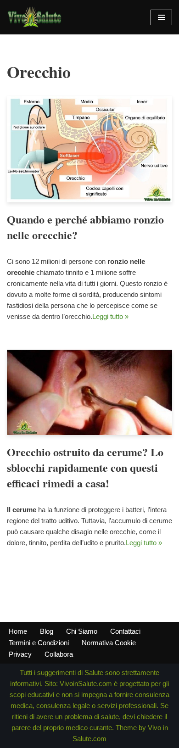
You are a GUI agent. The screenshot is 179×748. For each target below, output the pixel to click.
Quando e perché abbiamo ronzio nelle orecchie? (85, 227)
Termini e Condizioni (39, 643)
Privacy (20, 654)
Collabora (59, 654)
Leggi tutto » (110, 316)
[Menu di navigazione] (161, 17)
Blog (46, 631)
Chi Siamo (81, 631)
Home (18, 631)
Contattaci (125, 631)
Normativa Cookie (109, 643)
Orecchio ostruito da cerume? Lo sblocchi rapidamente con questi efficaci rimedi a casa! (85, 467)
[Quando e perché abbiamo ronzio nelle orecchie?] (89, 149)
